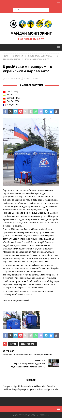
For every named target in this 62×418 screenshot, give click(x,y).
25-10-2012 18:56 (12, 78)
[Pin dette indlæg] (20, 111)
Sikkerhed (18, 55)
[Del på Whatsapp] (35, 111)
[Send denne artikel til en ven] (25, 111)
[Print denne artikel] (30, 111)
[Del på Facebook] (5, 111)
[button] (58, 3)
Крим (13, 344)
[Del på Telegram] (45, 111)
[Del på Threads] (56, 111)
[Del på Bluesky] (51, 111)
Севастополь (27, 344)
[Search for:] (31, 9)
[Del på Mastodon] (40, 111)
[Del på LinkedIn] (15, 111)
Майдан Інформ (31, 78)
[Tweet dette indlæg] (10, 111)
